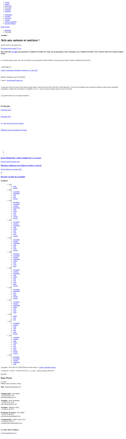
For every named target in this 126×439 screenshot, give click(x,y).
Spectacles (8, 18)
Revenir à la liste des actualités (13, 177)
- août (14, 209)
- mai (14, 197)
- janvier (15, 218)
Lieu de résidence (10, 23)
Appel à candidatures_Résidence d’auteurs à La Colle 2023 (19, 70)
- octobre (15, 206)
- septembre (16, 193)
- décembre (16, 202)
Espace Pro (8, 6)
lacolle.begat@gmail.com (15, 80)
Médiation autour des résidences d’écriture (14, 130)
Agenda (7, 20)
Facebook (8, 9)
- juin (14, 195)
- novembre (16, 192)
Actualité (7, 16)
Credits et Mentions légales (47, 367)
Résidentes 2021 (6, 116)
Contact (7, 2)
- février (15, 188)
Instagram (8, 11)
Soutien (7, 4)
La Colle (14, 52)
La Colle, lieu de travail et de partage (12, 123)
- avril (14, 215)
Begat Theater (5, 27)
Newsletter (8, 8)
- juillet (15, 211)
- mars (14, 186)
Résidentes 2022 (6, 110)
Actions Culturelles (11, 22)
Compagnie (8, 14)
